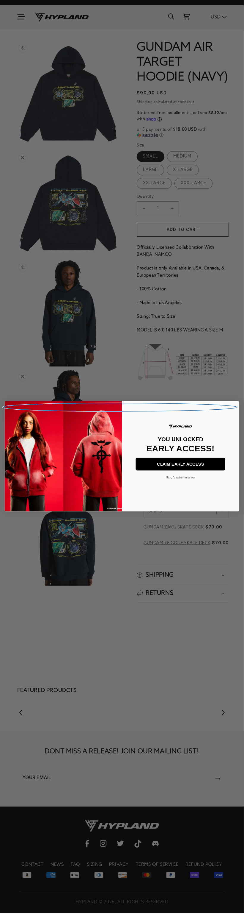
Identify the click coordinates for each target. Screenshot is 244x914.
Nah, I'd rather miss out (180, 477)
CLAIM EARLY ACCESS (180, 464)
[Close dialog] (120, 407)
